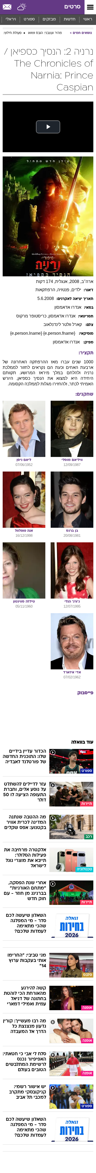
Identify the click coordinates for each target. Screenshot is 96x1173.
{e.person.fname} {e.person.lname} (43, 333)
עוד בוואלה (82, 742)
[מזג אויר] (22, 7)
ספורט (29, 19)
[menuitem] (69, 20)
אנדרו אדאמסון (67, 342)
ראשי (87, 19)
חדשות (69, 19)
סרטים (72, 7)
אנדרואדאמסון (67, 307)
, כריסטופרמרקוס (32, 316)
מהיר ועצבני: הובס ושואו (45, 33)
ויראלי (11, 19)
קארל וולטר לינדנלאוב (63, 324)
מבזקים (49, 19)
